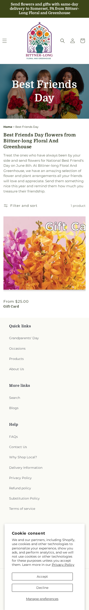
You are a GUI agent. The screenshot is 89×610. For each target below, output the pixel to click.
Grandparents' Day (24, 338)
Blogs (13, 408)
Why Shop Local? (23, 457)
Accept (42, 576)
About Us (16, 369)
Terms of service (22, 509)
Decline (42, 588)
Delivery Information (25, 468)
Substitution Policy (24, 498)
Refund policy (20, 488)
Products (16, 359)
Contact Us (18, 447)
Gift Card (11, 306)
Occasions (17, 348)
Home (7, 126)
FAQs (13, 437)
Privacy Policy (63, 565)
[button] (63, 41)
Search (14, 398)
